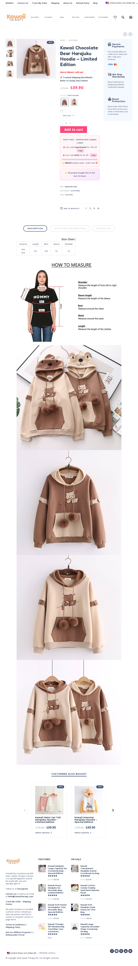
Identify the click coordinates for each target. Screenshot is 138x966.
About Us (67, 3)
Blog (95, 3)
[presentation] (21, 58)
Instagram (22, 888)
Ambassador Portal (15, 935)
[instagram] (117, 951)
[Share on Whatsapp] (98, 208)
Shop (62, 40)
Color (63, 95)
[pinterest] (130, 951)
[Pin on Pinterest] (94, 208)
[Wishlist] (115, 17)
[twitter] (121, 951)
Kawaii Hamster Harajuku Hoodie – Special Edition (86, 819)
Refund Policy (82, 3)
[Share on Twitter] (89, 208)
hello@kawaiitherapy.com (20, 896)
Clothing (73, 40)
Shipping (55, 3)
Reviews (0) (104, 228)
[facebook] (112, 951)
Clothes (69, 195)
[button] (123, 17)
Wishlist (9, 3)
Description (35, 228)
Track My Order (39, 3)
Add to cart (73, 129)
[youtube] (126, 951)
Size (62, 111)
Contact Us (22, 3)
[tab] (35, 229)
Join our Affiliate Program (18, 932)
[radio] (65, 102)
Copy (80, 150)
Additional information (70, 228)
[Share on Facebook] (85, 208)
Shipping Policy (13, 927)
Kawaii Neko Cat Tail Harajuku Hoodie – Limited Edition (48, 819)
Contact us (11, 894)
